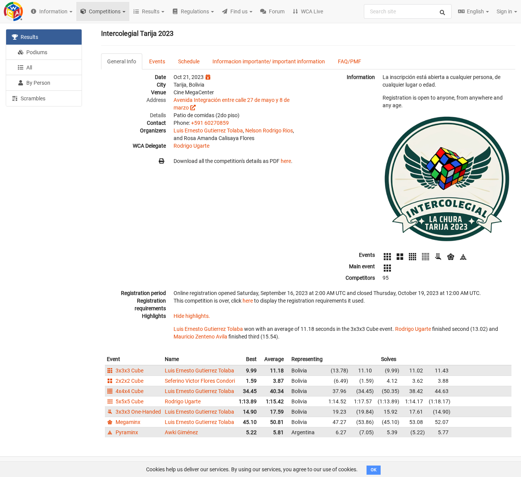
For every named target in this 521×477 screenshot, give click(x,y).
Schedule (188, 61)
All (28, 67)
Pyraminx (126, 432)
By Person (37, 83)
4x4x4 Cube (128, 391)
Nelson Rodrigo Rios (269, 130)
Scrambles (32, 98)
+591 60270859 (210, 123)
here (286, 161)
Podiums (36, 52)
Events (157, 61)
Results (28, 37)
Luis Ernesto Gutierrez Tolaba (208, 130)
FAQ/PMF (349, 61)
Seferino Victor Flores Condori (200, 381)
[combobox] (408, 11)
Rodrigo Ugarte (191, 146)
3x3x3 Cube (128, 370)
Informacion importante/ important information (268, 61)
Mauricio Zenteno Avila (200, 337)
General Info (121, 61)
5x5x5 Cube (128, 401)
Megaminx (127, 422)
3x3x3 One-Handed (137, 412)
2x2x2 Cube (128, 381)
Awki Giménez (181, 432)
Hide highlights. (192, 316)
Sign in (505, 11)
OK (373, 469)
